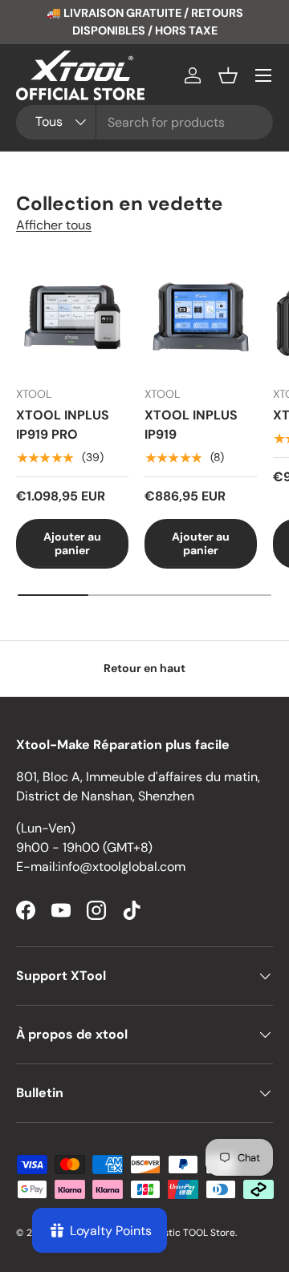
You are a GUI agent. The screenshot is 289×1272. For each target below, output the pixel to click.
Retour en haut (144, 668)
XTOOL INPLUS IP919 (191, 425)
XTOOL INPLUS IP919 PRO (62, 425)
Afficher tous (54, 225)
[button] (228, 75)
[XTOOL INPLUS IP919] (200, 317)
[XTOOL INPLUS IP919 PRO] (72, 317)
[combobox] (144, 122)
